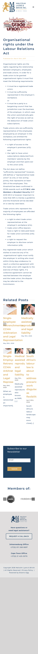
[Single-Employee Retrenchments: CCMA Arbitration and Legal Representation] (10, 305)
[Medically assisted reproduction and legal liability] (28, 305)
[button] (4, 324)
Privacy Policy (27, 570)
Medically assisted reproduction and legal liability (29, 325)
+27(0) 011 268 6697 (19, 547)
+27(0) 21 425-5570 (19, 556)
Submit (14, 469)
